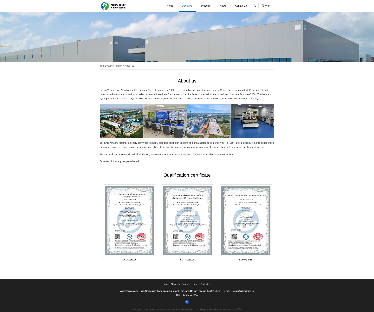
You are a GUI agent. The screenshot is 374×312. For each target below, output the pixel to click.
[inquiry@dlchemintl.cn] (187, 301)
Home (170, 6)
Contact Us (241, 6)
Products (206, 6)
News (223, 6)
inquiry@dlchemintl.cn (243, 291)
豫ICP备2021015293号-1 (230, 309)
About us (187, 6)
